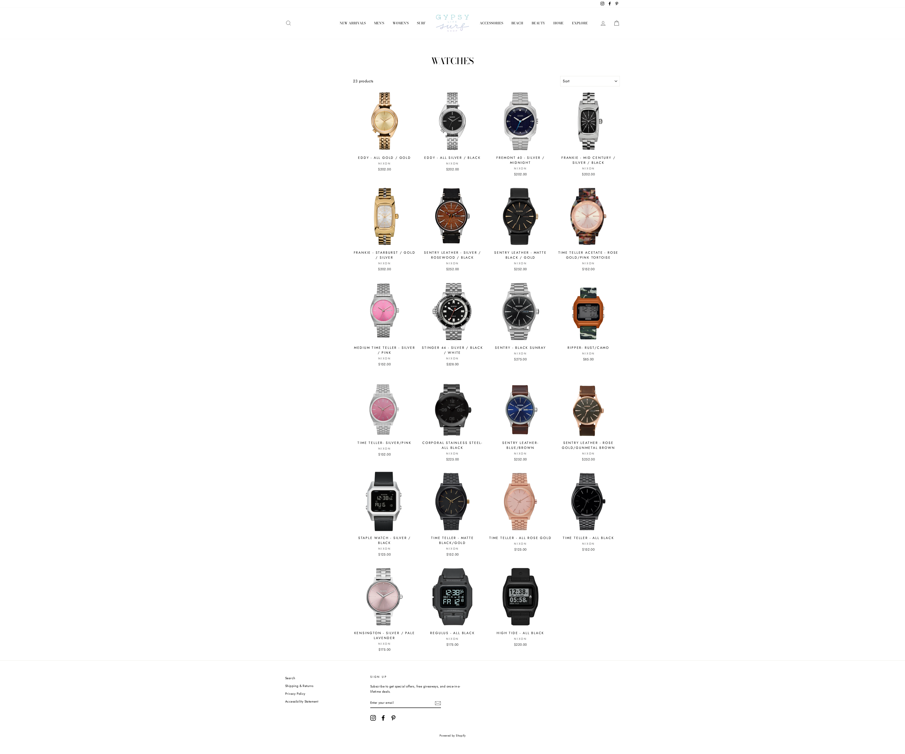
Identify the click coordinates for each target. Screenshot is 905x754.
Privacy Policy (295, 693)
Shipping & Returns (299, 685)
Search (290, 678)
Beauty (538, 23)
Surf (421, 23)
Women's (401, 23)
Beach (517, 23)
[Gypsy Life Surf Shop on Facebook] (383, 718)
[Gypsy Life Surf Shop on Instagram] (373, 718)
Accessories (491, 23)
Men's (379, 23)
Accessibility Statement (301, 701)
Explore (580, 23)
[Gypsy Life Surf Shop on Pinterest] (393, 718)
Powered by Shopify (452, 735)
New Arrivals (353, 23)
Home (558, 23)
